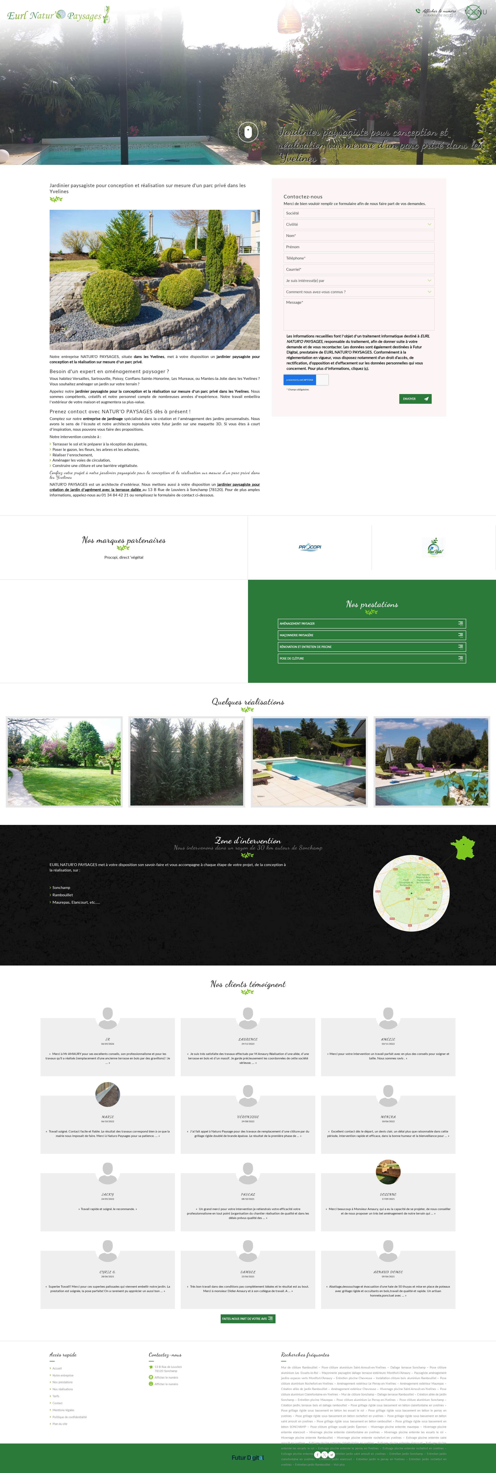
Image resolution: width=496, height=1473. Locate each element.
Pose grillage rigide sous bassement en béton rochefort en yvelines (339, 1416)
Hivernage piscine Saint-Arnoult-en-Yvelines (408, 1389)
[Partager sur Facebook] (317, 1454)
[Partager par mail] (331, 1454)
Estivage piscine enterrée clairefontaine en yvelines (341, 1443)
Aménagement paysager (297, 623)
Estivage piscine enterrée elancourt (400, 1443)
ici (366, 368)
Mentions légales (63, 1410)
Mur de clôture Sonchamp (357, 1394)
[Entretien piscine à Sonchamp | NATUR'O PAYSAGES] (309, 761)
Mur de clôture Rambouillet (299, 1367)
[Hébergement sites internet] (248, 1464)
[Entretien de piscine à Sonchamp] (432, 761)
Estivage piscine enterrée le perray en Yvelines (348, 1448)
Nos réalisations (63, 1389)
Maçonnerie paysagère (296, 635)
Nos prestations (63, 1382)
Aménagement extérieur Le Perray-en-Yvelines (366, 1383)
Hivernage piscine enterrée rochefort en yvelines (369, 1437)
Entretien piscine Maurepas (315, 1399)
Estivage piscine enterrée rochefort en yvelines (413, 1448)
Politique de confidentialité (70, 1417)
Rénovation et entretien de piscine (306, 646)
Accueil (57, 1368)
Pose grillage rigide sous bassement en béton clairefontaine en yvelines (397, 1405)
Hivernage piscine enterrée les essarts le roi (413, 1432)
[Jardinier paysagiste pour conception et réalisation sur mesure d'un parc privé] (155, 279)
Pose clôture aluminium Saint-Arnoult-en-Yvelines (354, 1367)
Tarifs (56, 1396)
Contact (57, 1403)
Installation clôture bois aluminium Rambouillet (406, 1378)
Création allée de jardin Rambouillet (304, 1389)
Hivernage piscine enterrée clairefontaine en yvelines (344, 1432)
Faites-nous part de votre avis (244, 1318)
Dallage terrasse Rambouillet (395, 1394)
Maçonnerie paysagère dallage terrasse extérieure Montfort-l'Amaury (366, 1372)
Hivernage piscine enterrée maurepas (395, 1426)
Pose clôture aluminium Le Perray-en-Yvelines (366, 1399)
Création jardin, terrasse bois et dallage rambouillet (314, 1405)
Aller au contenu (248, 132)
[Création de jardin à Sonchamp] (64, 761)
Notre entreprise (63, 1375)
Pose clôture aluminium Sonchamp (422, 1399)
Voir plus (339, 1464)
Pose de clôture (292, 658)
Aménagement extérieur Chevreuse (353, 1389)
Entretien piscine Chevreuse (354, 1378)
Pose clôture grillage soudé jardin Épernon (338, 1426)
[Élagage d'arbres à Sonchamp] (186, 761)
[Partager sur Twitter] (324, 1454)
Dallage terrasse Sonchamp (407, 1367)
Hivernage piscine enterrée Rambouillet (307, 1437)
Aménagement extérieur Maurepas (422, 1383)
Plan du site (60, 1423)
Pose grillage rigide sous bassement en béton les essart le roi (322, 1410)
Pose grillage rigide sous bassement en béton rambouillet (354, 1421)
